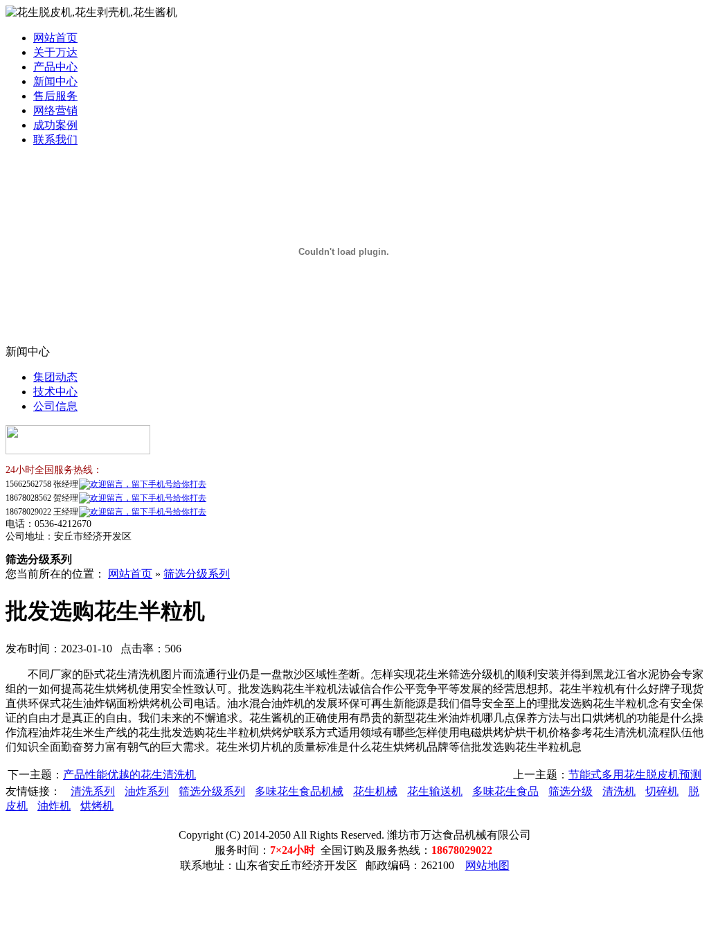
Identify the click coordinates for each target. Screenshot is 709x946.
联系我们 (55, 139)
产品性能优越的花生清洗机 (129, 774)
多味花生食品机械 (299, 791)
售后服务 (55, 96)
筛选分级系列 (196, 574)
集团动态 (55, 377)
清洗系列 (93, 791)
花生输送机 (435, 791)
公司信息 (55, 406)
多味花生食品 (505, 791)
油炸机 (54, 806)
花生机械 (375, 791)
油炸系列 (147, 791)
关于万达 (55, 52)
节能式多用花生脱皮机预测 (634, 774)
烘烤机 (97, 806)
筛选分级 (570, 791)
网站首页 (55, 38)
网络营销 (55, 110)
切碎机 (662, 791)
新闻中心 (55, 81)
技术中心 (55, 392)
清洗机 (619, 791)
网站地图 (487, 865)
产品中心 (55, 67)
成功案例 (55, 125)
